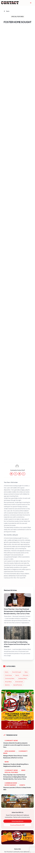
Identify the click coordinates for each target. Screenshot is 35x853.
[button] (11, 473)
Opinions (7, 685)
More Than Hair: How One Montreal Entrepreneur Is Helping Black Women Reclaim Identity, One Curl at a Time (17, 611)
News (26, 672)
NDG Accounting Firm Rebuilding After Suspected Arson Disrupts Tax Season (17, 644)
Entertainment (19, 681)
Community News (9, 678)
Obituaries (25, 675)
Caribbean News (22, 678)
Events (6, 672)
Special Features (17, 685)
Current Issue (8, 675)
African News (8, 681)
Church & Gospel (16, 672)
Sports (17, 675)
